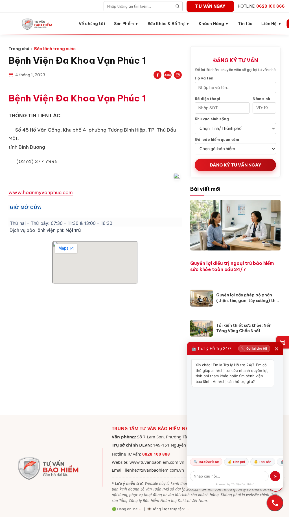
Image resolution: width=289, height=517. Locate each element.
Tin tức (245, 23)
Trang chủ (18, 48)
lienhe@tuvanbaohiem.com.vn (154, 470)
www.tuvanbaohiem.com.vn (157, 462)
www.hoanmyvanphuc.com (40, 192)
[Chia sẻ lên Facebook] (157, 75)
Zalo (167, 74)
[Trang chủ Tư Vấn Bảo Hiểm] (37, 24)
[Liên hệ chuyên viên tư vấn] (274, 502)
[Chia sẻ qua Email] (178, 75)
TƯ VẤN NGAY (210, 6)
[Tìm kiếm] (177, 6)
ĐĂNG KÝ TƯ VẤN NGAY (235, 165)
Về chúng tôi (92, 23)
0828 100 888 (156, 454)
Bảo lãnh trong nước (55, 48)
